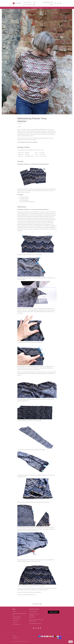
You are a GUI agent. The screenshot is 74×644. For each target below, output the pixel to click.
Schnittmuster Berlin (18, 641)
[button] (27, 2)
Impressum (15, 622)
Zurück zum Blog (38, 603)
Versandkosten (15, 620)
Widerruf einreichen (53, 612)
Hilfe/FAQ (14, 611)
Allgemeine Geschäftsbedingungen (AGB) (19, 614)
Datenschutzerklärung (17, 616)
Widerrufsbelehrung (16, 618)
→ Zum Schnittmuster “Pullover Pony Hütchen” (27, 142)
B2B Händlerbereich (16, 624)
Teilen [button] (19, 126)
